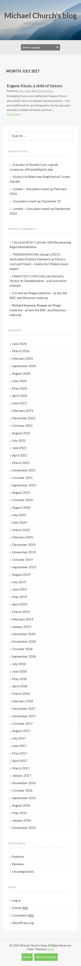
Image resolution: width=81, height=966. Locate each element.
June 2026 (19, 344)
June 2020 (19, 522)
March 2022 (21, 463)
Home (27, 957)
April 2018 (19, 686)
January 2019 (21, 627)
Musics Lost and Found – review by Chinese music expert (39, 264)
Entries (20, 908)
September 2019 (24, 567)
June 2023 (19, 403)
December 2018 (23, 634)
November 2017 (24, 716)
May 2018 (19, 679)
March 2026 (21, 351)
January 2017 (21, 775)
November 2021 (24, 470)
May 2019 (19, 597)
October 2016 (22, 790)
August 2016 (21, 805)
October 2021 (22, 478)
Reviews (18, 864)
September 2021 (24, 485)
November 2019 (24, 552)
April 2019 (19, 604)
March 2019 (21, 612)
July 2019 (19, 582)
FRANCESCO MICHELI (29, 276)
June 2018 (19, 671)
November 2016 (24, 783)
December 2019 (23, 544)
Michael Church (44, 90)
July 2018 (19, 664)
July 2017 (19, 738)
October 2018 (22, 649)
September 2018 (24, 656)
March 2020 (21, 530)
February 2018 (22, 701)
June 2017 (19, 746)
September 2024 (24, 366)
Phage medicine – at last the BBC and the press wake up (38, 310)
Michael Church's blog (40, 15)
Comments (23, 915)
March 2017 (21, 768)
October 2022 (22, 425)
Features (18, 856)
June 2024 (19, 381)
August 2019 (21, 574)
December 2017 (23, 708)
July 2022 (19, 440)
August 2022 (21, 433)
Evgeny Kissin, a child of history (34, 85)
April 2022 (19, 455)
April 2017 (19, 761)
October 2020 (22, 500)
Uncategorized (22, 871)
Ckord (16, 242)
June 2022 (19, 448)
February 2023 (22, 410)
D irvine (17, 293)
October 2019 (22, 559)
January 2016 (21, 820)
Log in (16, 900)
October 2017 (22, 723)
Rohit (50, 949)
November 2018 (24, 641)
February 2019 (22, 619)
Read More (14, 114)
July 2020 (19, 515)
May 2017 (19, 753)
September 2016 (24, 798)
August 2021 (21, 492)
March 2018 (21, 693)
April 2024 (19, 395)
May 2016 (19, 813)
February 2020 (22, 537)
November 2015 (24, 827)
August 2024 (21, 373)
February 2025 (22, 358)
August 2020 (21, 507)
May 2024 (19, 388)
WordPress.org (23, 923)
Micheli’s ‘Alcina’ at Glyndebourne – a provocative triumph (38, 281)
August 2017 (21, 731)
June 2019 (19, 589)
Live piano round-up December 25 (37, 201)
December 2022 (23, 418)
